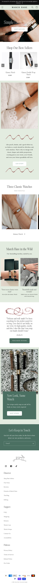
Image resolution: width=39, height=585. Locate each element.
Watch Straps (8, 529)
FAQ (5, 512)
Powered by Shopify (23, 582)
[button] (2, 7)
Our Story (7, 483)
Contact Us (7, 533)
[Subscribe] (33, 443)
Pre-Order (7, 563)
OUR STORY (19, 163)
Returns (6, 521)
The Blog (6, 495)
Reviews (6, 487)
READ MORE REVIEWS (19, 340)
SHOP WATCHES (19, 29)
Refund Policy (8, 559)
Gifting (6, 500)
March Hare (17, 582)
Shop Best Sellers (9, 478)
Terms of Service (9, 554)
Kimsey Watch (18, 234)
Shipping (6, 516)
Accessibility (7, 538)
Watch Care (7, 525)
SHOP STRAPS (14, 413)
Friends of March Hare (10, 491)
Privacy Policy (8, 550)
